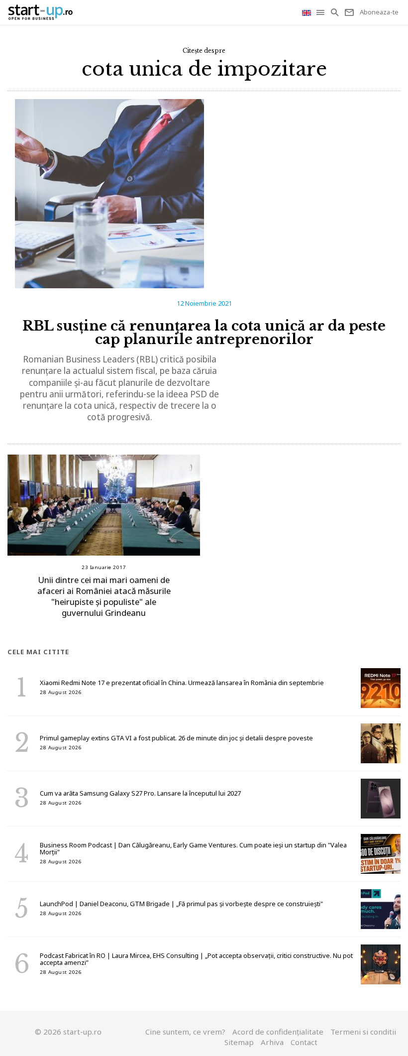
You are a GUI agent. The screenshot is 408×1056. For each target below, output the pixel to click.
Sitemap (239, 1042)
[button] (321, 12)
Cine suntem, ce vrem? (185, 1032)
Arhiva (272, 1042)
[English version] (307, 12)
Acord (277, 1032)
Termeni (363, 1032)
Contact (304, 1042)
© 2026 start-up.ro (68, 1032)
